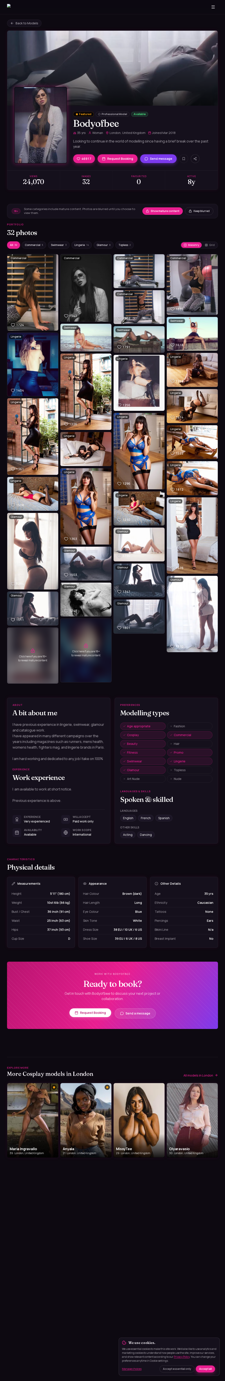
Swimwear (59, 245)
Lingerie (81, 245)
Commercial (34, 245)
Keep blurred (202, 211)
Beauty (132, 744)
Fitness (132, 752)
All (13, 245)
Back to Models (27, 23)
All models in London (198, 1075)
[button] (32, 292)
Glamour (104, 245)
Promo (178, 752)
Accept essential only (177, 1369)
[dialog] (169, 1357)
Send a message (137, 1013)
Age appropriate (139, 726)
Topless (124, 245)
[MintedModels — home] (28, 7)
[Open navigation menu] (213, 7)
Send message (161, 159)
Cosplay (133, 735)
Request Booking (120, 159)
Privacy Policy (182, 1357)
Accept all (205, 1369)
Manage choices (132, 1369)
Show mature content (165, 211)
